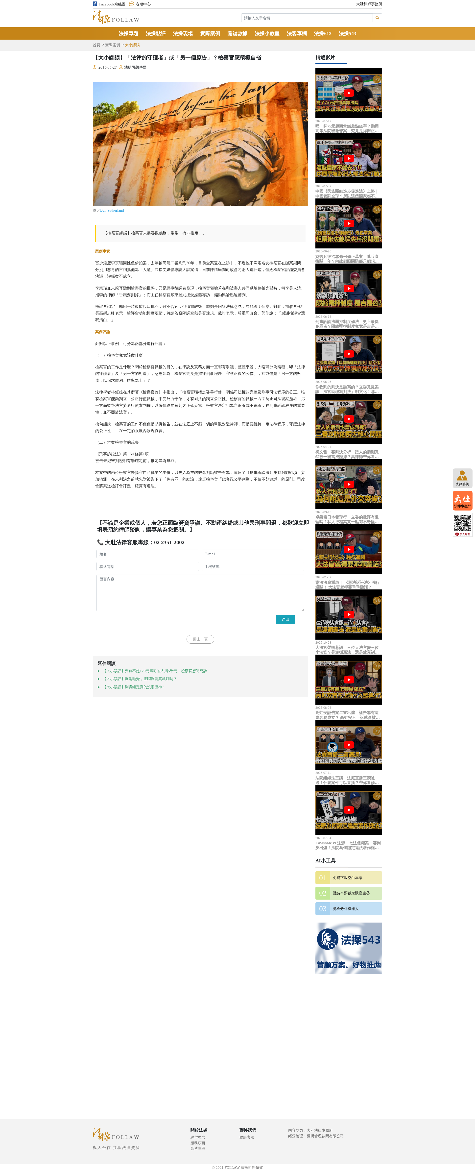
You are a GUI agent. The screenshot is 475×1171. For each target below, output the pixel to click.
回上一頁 (200, 639)
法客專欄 (297, 33)
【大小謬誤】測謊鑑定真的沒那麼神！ (134, 687)
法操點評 (156, 33)
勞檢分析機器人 (346, 909)
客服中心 (143, 4)
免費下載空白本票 (347, 878)
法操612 (323, 33)
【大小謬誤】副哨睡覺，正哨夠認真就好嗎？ (140, 679)
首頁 (96, 45)
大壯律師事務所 (369, 4)
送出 (285, 619)
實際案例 (210, 33)
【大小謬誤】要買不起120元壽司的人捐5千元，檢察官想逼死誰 (155, 671)
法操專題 (129, 33)
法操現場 (183, 33)
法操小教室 (267, 33)
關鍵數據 (237, 33)
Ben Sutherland (112, 210)
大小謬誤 (132, 45)
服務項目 (197, 1143)
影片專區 (197, 1148)
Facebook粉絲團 (112, 4)
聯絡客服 (246, 1137)
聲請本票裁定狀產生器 (351, 893)
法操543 (347, 33)
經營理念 (197, 1137)
